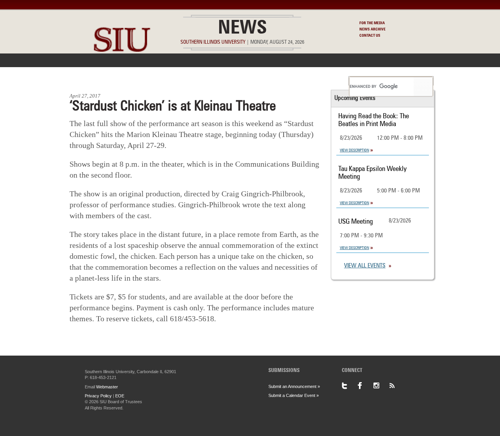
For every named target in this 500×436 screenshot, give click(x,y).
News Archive (372, 29)
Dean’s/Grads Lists (314, 81)
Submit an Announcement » (294, 386)
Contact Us (369, 35)
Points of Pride (252, 81)
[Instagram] (381, 385)
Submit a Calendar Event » (293, 395)
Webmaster (107, 386)
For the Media (372, 23)
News (242, 29)
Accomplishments (192, 81)
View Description (354, 150)
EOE (119, 395)
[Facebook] (365, 385)
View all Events (365, 266)
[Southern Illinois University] (122, 70)
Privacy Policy (98, 395)
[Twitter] (349, 385)
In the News (135, 81)
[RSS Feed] (396, 385)
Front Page (89, 81)
